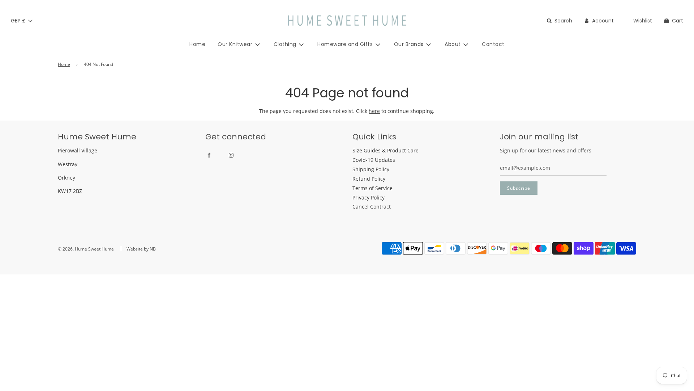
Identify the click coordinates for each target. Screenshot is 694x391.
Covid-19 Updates (373, 159)
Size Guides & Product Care (385, 150)
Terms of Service (372, 188)
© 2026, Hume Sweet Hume (86, 249)
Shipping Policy (370, 169)
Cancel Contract (371, 206)
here (374, 111)
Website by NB (141, 249)
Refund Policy (368, 178)
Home (197, 44)
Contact (493, 44)
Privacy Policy (368, 197)
